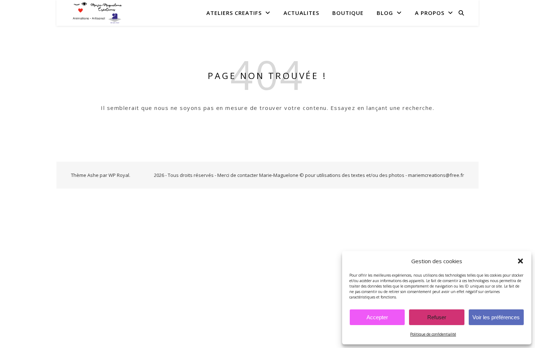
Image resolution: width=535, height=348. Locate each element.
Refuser (436, 317)
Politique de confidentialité (433, 334)
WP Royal (118, 175)
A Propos (429, 12)
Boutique (348, 12)
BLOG (385, 12)
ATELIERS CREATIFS (234, 12)
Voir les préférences (496, 317)
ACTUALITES (301, 12)
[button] (520, 261)
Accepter (377, 317)
